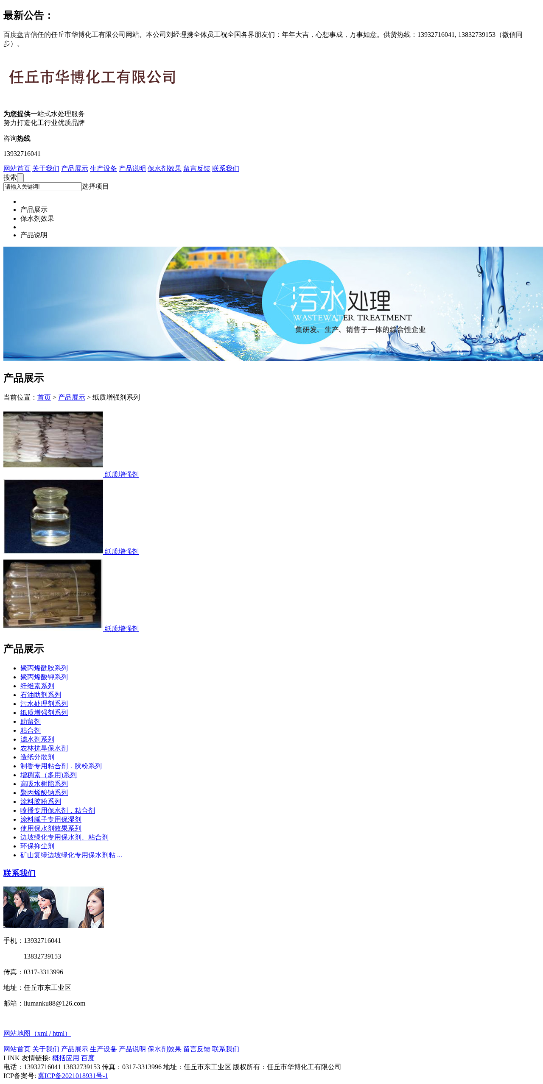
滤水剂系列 (37, 739)
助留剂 (30, 721)
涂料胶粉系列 (40, 801)
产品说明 (132, 168)
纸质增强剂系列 (44, 712)
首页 (44, 397)
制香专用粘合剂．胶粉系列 (61, 766)
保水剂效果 (165, 168)
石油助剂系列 (40, 694)
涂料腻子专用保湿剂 (50, 819)
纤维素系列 (37, 685)
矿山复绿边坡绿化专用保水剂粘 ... (71, 855)
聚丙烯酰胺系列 (44, 668)
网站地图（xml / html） (37, 1033)
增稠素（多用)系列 (48, 774)
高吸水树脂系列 (44, 783)
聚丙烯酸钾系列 (44, 677)
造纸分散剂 (37, 757)
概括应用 (65, 1058)
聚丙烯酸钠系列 (44, 792)
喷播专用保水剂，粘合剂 (57, 810)
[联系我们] (53, 925)
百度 (88, 1058)
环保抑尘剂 (37, 846)
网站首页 (17, 168)
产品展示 (74, 168)
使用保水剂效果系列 (50, 828)
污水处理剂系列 (44, 703)
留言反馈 (196, 168)
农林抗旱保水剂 (44, 748)
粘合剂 (30, 730)
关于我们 (45, 168)
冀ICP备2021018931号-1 (73, 1075)
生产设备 (103, 168)
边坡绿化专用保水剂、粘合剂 (64, 837)
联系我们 (225, 168)
